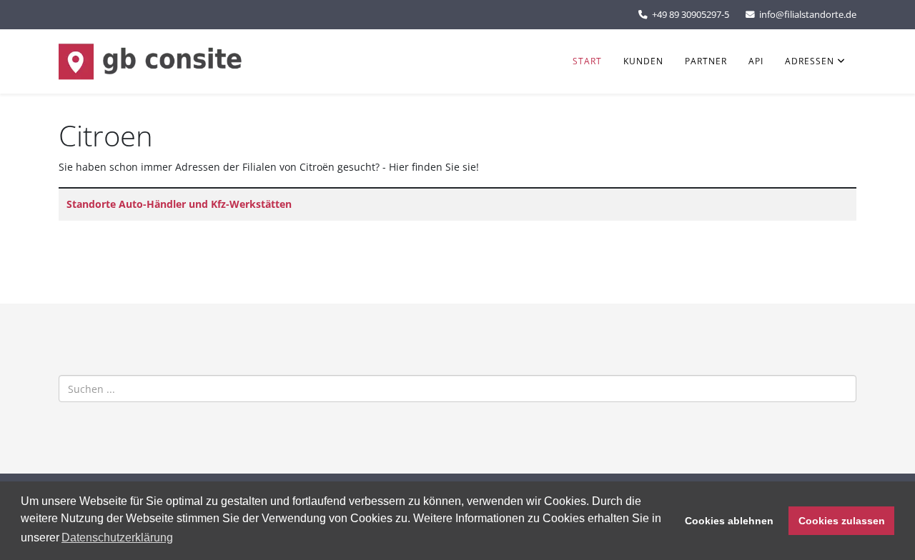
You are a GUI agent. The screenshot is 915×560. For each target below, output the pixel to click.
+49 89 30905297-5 (690, 15)
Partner (706, 61)
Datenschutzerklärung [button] (117, 537)
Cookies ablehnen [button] (729, 520)
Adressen (809, 61)
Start (587, 61)
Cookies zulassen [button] (841, 520)
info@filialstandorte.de (807, 15)
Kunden (643, 61)
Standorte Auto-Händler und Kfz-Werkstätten (179, 204)
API (755, 61)
